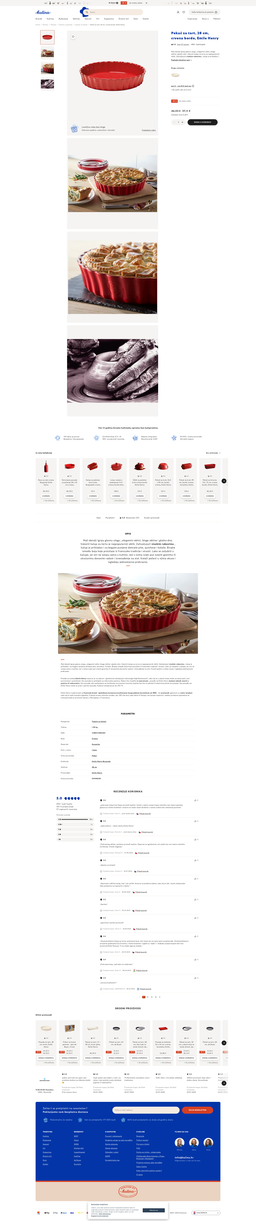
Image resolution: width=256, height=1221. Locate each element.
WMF (76, 1136)
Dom (45, 1160)
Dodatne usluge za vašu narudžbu (118, 1140)
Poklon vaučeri (142, 1140)
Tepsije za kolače (99, 721)
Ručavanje (47, 1140)
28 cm (94, 767)
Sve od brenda (212, 453)
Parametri (110, 518)
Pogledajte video (149, 130)
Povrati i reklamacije (113, 1136)
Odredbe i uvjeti (111, 1152)
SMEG (76, 1144)
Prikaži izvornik (145, 814)
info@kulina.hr (184, 1157)
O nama (139, 1174)
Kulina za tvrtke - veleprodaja (148, 1152)
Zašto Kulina (141, 1166)
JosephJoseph (79, 1152)
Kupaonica (47, 1152)
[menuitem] (39, 19)
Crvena (95, 739)
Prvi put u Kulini (142, 1144)
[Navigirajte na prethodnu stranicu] (139, 997)
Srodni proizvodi (151, 518)
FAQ (138, 1148)
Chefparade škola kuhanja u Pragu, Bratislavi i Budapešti (150, 1157)
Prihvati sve (154, 1210)
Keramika (96, 744)
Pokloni (216, 19)
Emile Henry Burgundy (101, 761)
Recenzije (140, 1136)
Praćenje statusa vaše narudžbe (149, 1162)
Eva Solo (77, 1164)
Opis (98, 518)
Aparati (46, 1144)
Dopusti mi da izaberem (99, 1216)
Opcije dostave (111, 1148)
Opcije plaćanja (111, 1144)
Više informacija (105, 1214)
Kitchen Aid (79, 1148)
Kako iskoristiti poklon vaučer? (149, 1170)
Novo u (205, 19)
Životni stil (47, 1156)
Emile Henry (97, 773)
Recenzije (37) (130, 518)
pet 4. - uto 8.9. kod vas (181, 86)
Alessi (76, 1140)
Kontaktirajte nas (112, 1160)
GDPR (107, 1156)
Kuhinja (46, 1136)
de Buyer (77, 1160)
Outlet (45, 1164)
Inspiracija (192, 19)
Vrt (44, 1148)
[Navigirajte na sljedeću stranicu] (159, 997)
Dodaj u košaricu (202, 122)
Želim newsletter (197, 1110)
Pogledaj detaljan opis (180, 60)
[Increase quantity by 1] (182, 122)
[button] (46, 1057)
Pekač (94, 756)
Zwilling (77, 1156)
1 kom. (94, 750)
